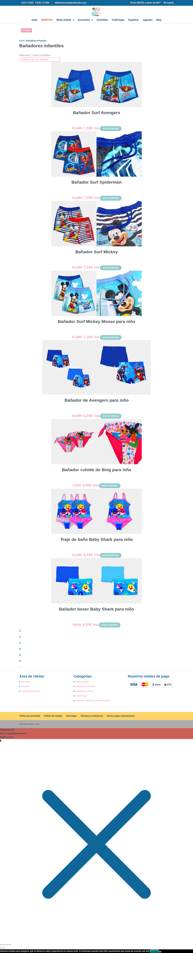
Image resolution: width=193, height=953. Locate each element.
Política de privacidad (29, 716)
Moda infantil (64, 20)
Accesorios (84, 20)
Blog (158, 20)
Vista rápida (111, 128)
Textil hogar (118, 20)
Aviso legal (71, 716)
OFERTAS (47, 20)
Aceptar (154, 951)
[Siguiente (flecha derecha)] (4, 948)
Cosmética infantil (84, 691)
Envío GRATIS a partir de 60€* (145, 3)
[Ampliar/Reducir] (1, 944)
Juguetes (147, 20)
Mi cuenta (169, 3)
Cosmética (102, 20)
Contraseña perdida (30, 691)
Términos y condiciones (91, 716)
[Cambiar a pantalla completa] (4, 944)
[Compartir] (7, 944)
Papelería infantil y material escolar (93, 700)
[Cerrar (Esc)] (10, 944)
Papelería (133, 20)
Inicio (34, 20)
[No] (160, 951)
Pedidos (25, 686)
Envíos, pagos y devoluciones (121, 716)
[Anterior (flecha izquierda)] (1, 948)
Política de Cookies (53, 716)
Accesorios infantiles (86, 686)
